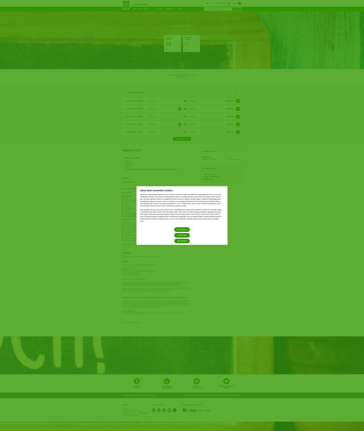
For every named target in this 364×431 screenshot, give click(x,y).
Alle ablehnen (182, 241)
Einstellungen (182, 235)
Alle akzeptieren (182, 229)
